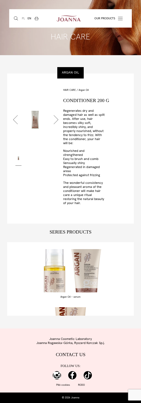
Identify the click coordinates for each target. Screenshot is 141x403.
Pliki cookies (63, 385)
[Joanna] (68, 18)
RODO (81, 385)
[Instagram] (57, 375)
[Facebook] (72, 375)
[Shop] (36, 18)
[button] (15, 119)
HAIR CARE (69, 90)
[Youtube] (88, 375)
